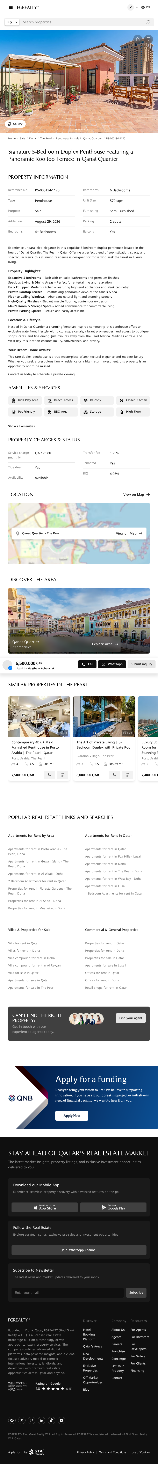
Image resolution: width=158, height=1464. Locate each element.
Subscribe (136, 1292)
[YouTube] (61, 1420)
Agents (116, 1337)
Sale (22, 139)
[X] (22, 1420)
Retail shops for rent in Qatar (106, 988)
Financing (137, 1370)
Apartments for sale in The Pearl (31, 988)
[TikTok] (51, 1420)
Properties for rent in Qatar (104, 943)
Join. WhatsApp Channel (79, 1250)
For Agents (138, 1329)
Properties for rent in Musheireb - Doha (36, 908)
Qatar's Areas (92, 1346)
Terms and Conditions (112, 1452)
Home (12, 139)
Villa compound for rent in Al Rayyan (34, 965)
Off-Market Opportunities (93, 1380)
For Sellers (138, 1356)
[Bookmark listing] (148, 39)
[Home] (28, 7)
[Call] (49, 775)
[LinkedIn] (41, 1420)
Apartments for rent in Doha (105, 864)
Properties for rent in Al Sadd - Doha (34, 901)
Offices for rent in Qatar (102, 973)
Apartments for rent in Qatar (105, 849)
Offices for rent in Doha (102, 980)
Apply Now (72, 1116)
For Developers (138, 1346)
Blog (86, 1389)
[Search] (148, 22)
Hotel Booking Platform (89, 1334)
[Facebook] (12, 1420)
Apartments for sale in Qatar (28, 980)
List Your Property (118, 1368)
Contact (117, 1377)
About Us (118, 1329)
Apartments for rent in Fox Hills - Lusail (113, 856)
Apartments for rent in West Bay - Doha (113, 879)
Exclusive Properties (90, 1368)
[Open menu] (10, 7)
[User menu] (132, 7)
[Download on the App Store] (45, 1207)
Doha (32, 139)
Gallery (17, 124)
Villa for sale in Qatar (23, 973)
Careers (117, 1344)
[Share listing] (137, 39)
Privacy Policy (85, 1452)
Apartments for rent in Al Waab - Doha (35, 874)
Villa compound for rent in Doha (31, 958)
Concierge (119, 1358)
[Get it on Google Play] (113, 1207)
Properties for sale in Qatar (104, 958)
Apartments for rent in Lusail (105, 886)
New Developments (93, 1356)
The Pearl (46, 139)
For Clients (138, 1363)
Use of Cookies (140, 1452)
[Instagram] (31, 1420)
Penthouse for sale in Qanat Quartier (79, 139)
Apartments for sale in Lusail (105, 965)
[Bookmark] (65, 700)
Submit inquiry (141, 664)
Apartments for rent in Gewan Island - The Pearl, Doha (38, 864)
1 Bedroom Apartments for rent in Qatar (114, 893)
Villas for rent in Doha (24, 951)
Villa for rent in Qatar (23, 943)
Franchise (118, 1351)
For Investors (140, 1337)
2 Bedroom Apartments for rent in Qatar (37, 881)
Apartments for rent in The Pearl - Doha (113, 871)
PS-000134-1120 (115, 139)
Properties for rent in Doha (104, 951)
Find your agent (130, 1018)
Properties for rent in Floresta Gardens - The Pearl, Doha (40, 891)
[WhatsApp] (62, 775)
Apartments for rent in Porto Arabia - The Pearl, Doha (37, 851)
